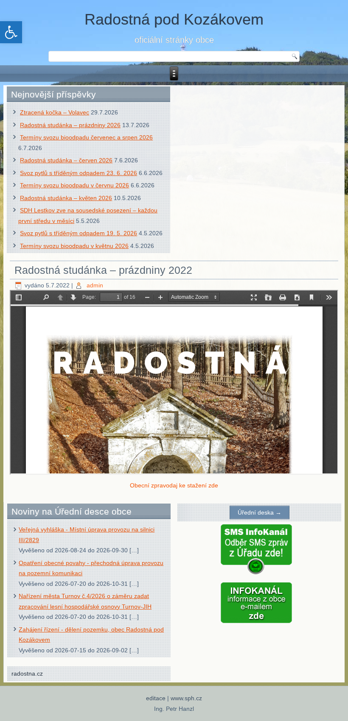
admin (95, 285)
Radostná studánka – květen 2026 (66, 198)
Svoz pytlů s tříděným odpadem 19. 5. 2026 (78, 233)
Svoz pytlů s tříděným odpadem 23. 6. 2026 (78, 173)
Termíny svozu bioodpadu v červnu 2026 (74, 185)
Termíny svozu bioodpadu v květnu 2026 (74, 245)
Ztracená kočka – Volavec (54, 112)
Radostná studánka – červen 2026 (66, 160)
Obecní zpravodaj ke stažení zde (174, 485)
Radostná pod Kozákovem (174, 19)
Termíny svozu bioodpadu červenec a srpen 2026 (86, 137)
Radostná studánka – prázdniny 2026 (70, 125)
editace (156, 698)
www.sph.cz (186, 698)
